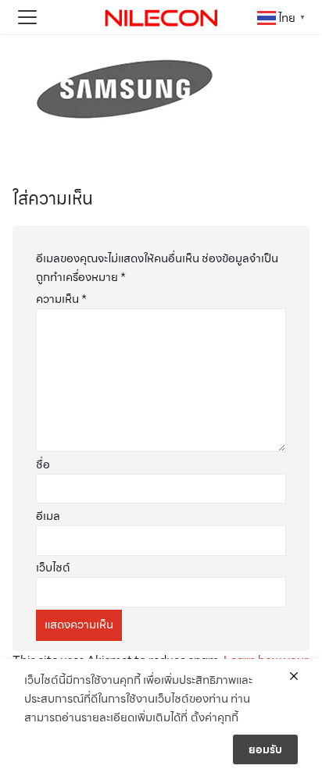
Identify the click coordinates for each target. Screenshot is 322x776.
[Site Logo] (161, 17)
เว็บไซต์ (53, 567)
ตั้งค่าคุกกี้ (214, 717)
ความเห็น (61, 299)
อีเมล (48, 516)
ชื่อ (43, 464)
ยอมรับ (265, 749)
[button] (27, 17)
